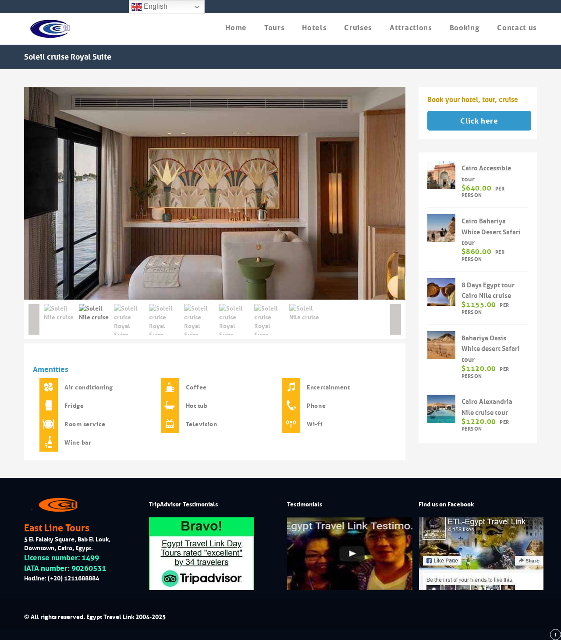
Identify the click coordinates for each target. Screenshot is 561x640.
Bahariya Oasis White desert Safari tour (491, 349)
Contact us (517, 27)
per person (483, 192)
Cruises (358, 27)
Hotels (314, 27)
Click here (479, 121)
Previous (11, 193)
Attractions (411, 27)
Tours (274, 27)
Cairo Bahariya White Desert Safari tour (491, 232)
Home (236, 27)
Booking (465, 27)
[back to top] (555, 635)
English (154, 6)
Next (418, 193)
